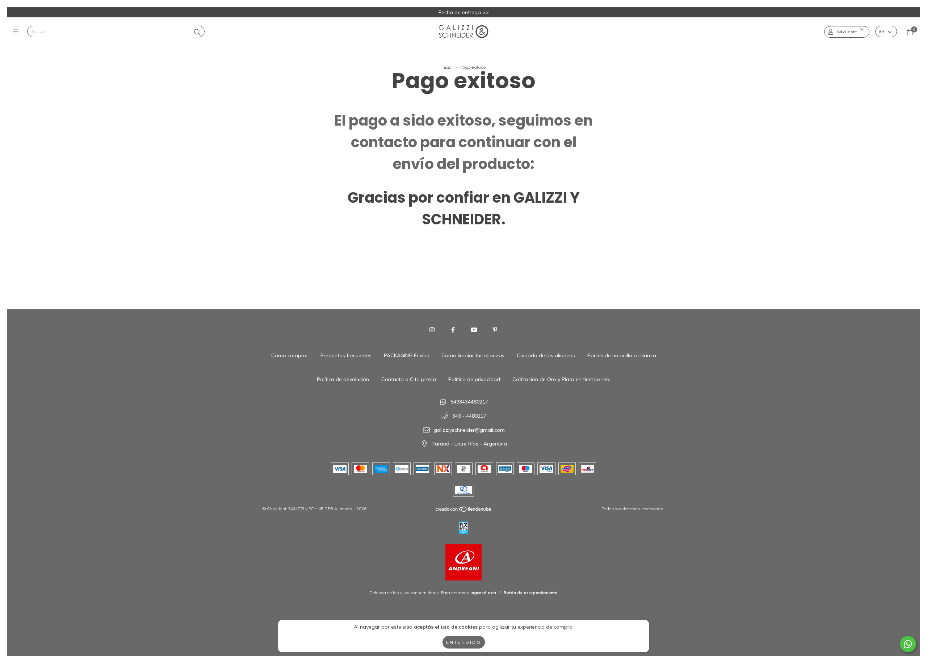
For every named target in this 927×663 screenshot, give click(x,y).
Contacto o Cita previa (408, 379)
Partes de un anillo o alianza (621, 355)
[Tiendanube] (464, 511)
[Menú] (17, 31)
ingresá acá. (483, 592)
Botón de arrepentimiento (530, 592)
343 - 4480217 (469, 416)
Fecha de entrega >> (464, 12)
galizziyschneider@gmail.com (469, 430)
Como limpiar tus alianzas (472, 355)
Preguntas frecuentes (346, 355)
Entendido (463, 642)
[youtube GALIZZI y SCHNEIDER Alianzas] (474, 329)
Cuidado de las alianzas (546, 355)
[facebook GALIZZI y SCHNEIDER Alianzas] (453, 329)
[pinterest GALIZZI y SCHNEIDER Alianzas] (495, 329)
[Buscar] (197, 32)
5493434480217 (469, 402)
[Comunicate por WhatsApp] (908, 644)
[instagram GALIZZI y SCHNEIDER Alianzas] (432, 329)
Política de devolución (343, 379)
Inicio (446, 67)
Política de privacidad (474, 379)
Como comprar (289, 355)
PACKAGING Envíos (406, 355)
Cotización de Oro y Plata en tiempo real (561, 379)
